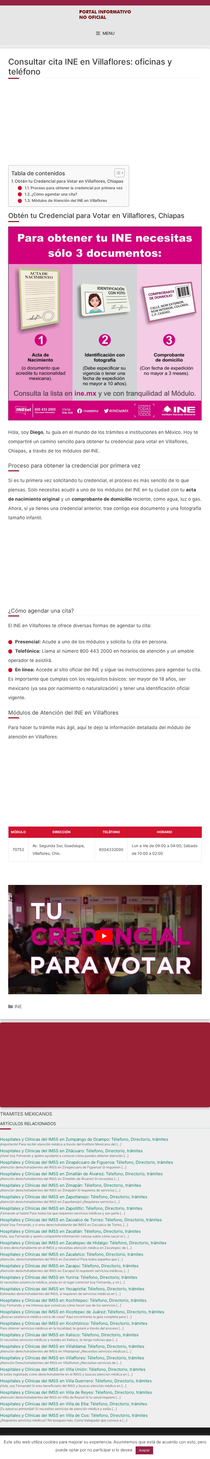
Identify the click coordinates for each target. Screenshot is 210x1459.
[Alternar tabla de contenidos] (116, 172)
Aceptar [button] (144, 1450)
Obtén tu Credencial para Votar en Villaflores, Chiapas (69, 181)
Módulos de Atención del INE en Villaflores (69, 200)
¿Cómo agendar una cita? (54, 194)
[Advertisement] (105, 125)
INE (18, 1006)
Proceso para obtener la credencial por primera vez (77, 188)
